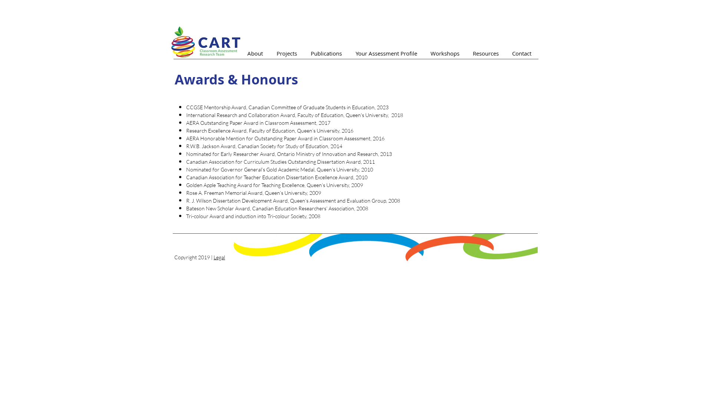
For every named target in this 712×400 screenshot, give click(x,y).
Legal (219, 257)
